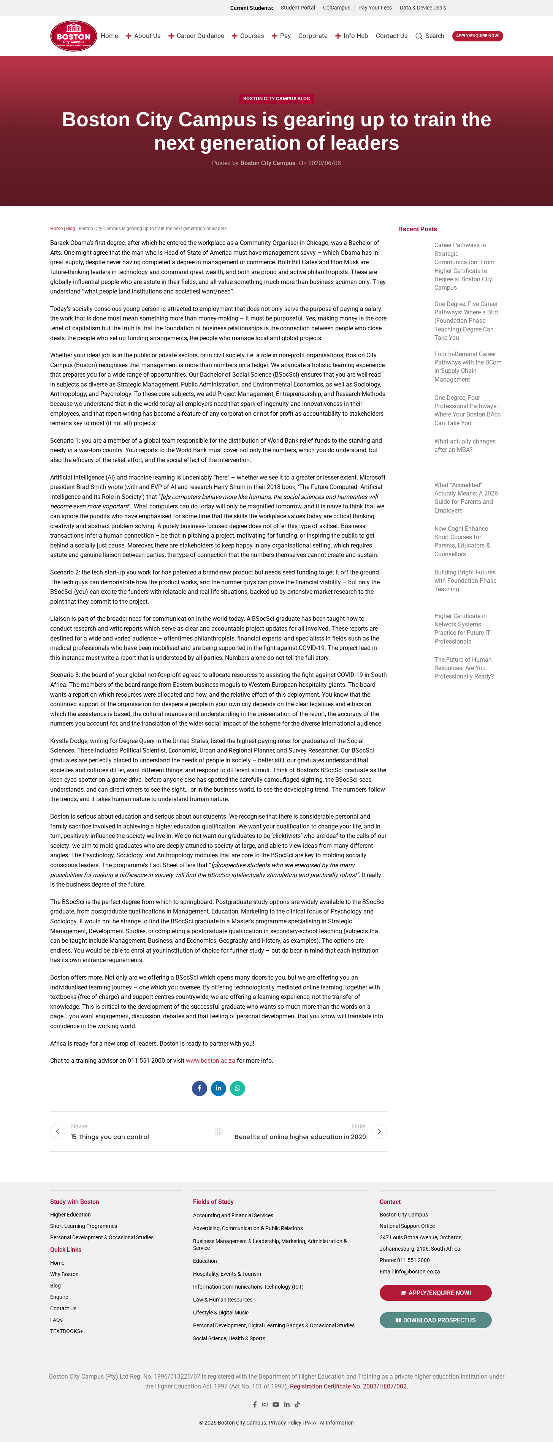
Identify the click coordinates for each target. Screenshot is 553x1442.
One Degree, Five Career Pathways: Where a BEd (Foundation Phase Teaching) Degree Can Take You (466, 321)
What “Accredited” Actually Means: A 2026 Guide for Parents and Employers (466, 497)
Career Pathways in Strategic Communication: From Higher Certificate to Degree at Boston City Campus (464, 266)
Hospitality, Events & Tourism (227, 1274)
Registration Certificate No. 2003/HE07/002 (348, 1386)
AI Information (337, 1423)
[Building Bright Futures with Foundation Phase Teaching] (412, 581)
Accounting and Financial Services (233, 1215)
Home (56, 228)
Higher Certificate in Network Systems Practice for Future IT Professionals (462, 628)
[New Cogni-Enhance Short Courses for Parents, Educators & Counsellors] (412, 538)
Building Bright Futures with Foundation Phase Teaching (465, 581)
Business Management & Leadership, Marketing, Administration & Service (270, 1244)
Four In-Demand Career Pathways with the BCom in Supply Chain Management (468, 366)
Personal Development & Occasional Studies (102, 1237)
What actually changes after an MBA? (465, 445)
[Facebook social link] (199, 1088)
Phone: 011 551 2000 (405, 1260)
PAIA (310, 1423)
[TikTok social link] (297, 1405)
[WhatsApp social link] (237, 1088)
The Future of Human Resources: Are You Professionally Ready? (464, 668)
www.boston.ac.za (210, 1060)
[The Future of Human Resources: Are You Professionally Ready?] (412, 669)
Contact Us (63, 1308)
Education (205, 1261)
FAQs (56, 1320)
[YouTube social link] (276, 1405)
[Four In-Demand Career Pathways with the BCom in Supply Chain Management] (412, 363)
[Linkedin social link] (218, 1088)
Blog (70, 228)
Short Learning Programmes (83, 1226)
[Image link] (478, 7)
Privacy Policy (285, 1423)
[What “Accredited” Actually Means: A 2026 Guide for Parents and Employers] (412, 494)
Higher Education (70, 1215)
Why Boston (64, 1274)
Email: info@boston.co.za (410, 1271)
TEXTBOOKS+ (66, 1331)
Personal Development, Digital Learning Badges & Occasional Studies (274, 1325)
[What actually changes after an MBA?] (412, 450)
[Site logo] (74, 35)
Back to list (218, 1131)
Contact (390, 1201)
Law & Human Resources (222, 1300)
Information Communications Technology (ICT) (248, 1287)
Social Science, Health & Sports (229, 1338)
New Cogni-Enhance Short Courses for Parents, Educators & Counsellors (462, 541)
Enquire (59, 1297)
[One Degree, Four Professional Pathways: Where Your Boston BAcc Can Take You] (412, 407)
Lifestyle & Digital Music (221, 1312)
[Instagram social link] (265, 1405)
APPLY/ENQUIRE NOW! (477, 35)
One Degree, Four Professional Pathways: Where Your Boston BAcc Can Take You (467, 410)
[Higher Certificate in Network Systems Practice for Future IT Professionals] (412, 625)
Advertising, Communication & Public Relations (248, 1228)
